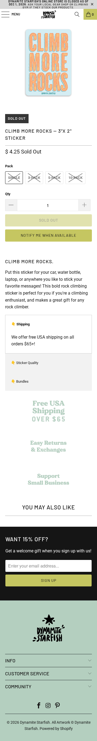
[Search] (77, 14)
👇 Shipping (20, 324)
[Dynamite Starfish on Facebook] (39, 706)
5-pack (54, 178)
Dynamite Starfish (35, 722)
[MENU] (2, 14)
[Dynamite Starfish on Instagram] (48, 706)
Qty (8, 194)
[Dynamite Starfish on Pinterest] (58, 706)
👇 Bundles (20, 381)
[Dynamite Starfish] (48, 14)
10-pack (75, 178)
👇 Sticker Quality (24, 363)
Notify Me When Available (48, 235)
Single (14, 178)
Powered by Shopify (56, 728)
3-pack (34, 178)
